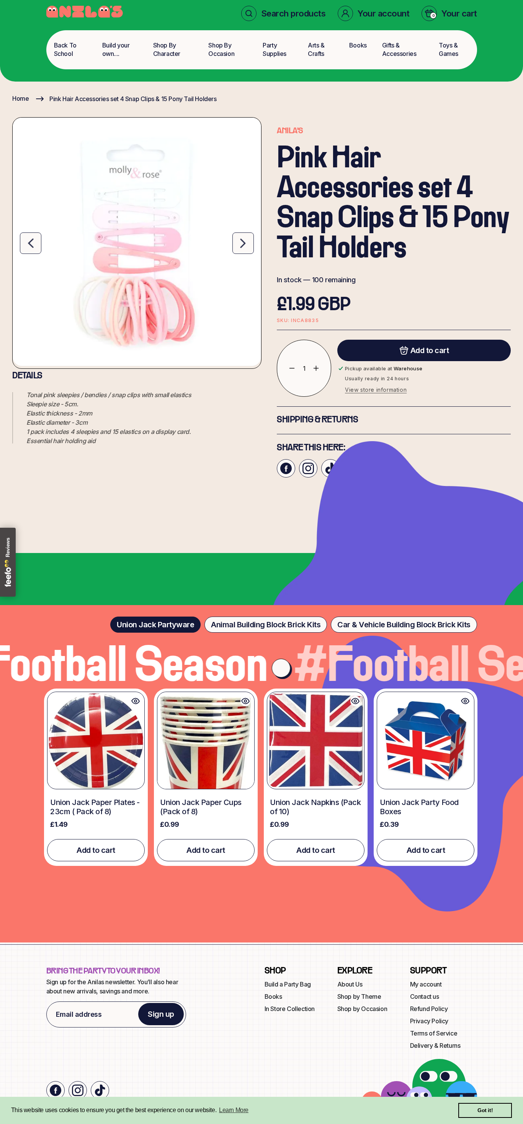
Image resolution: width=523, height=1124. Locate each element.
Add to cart (96, 850)
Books (358, 45)
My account (426, 984)
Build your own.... (116, 49)
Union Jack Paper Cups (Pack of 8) (201, 807)
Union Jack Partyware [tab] (155, 624)
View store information (376, 389)
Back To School (65, 49)
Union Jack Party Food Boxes (419, 807)
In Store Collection (290, 1009)
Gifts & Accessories (399, 49)
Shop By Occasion (221, 49)
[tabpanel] (261, 777)
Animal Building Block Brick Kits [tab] (265, 624)
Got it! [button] (485, 1110)
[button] (283, 13)
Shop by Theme (359, 996)
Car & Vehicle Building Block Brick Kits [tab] (404, 624)
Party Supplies (274, 49)
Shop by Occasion (362, 1009)
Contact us (424, 996)
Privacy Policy (429, 1021)
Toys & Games (448, 49)
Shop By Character (166, 49)
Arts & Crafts (316, 49)
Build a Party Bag (288, 984)
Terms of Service (434, 1033)
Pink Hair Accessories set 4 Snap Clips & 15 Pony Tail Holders (133, 99)
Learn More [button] (233, 1110)
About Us (350, 984)
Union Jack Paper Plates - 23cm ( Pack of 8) (95, 807)
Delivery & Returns (435, 1045)
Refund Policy (429, 1009)
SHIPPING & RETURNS (317, 420)
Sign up (161, 1014)
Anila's (290, 131)
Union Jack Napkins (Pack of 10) (315, 807)
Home (20, 98)
